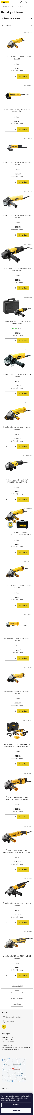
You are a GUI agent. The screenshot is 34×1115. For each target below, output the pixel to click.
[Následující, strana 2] (17, 992)
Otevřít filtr (8, 25)
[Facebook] (4, 1027)
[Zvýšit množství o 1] (15, 76)
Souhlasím (16, 1111)
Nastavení (16, 1105)
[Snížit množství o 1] (6, 76)
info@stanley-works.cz (13, 1017)
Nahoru (18, 1004)
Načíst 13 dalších (17, 986)
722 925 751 (10, 1021)
